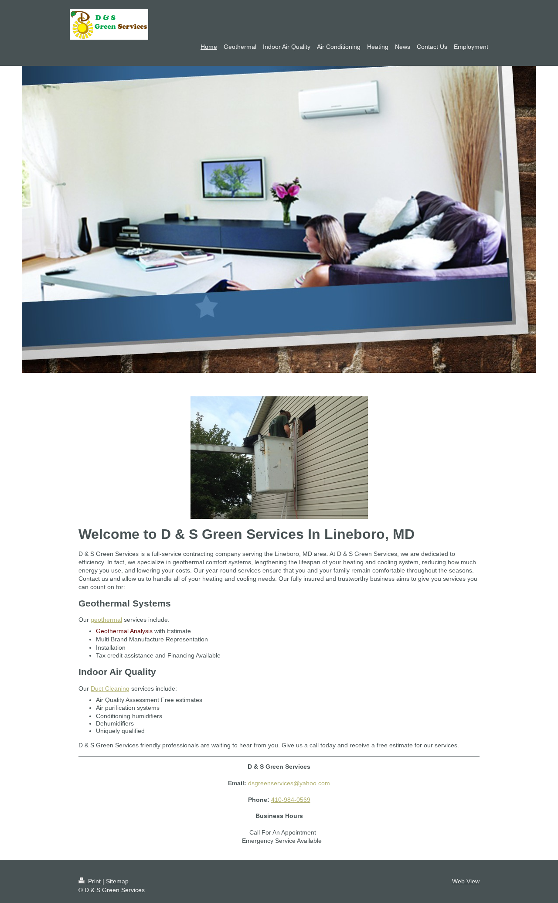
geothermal (106, 619)
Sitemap (117, 881)
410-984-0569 (290, 799)
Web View (466, 881)
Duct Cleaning (110, 688)
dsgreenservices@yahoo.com (289, 783)
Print (94, 881)
